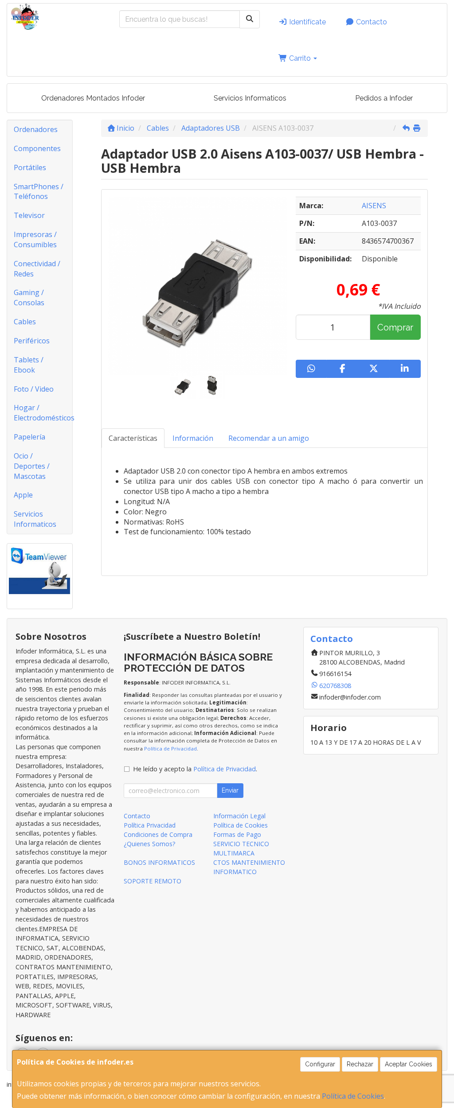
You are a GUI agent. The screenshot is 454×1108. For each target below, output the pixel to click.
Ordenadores (36, 129)
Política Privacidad (150, 825)
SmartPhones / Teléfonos (38, 192)
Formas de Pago (237, 834)
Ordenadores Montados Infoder (93, 98)
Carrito (300, 58)
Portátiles (30, 167)
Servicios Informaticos (250, 98)
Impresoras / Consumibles (35, 239)
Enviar (230, 790)
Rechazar (360, 1064)
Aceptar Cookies (408, 1064)
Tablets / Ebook (28, 365)
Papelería (29, 437)
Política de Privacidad (170, 748)
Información (192, 438)
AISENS (374, 205)
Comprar (395, 327)
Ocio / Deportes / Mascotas (32, 466)
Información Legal (239, 816)
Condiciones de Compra (158, 834)
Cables (25, 322)
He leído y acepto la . (195, 769)
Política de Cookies (353, 1096)
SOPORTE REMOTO (152, 881)
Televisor (29, 215)
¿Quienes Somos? (149, 844)
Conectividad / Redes (37, 269)
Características (133, 438)
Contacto (370, 22)
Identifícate (306, 22)
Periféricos (32, 341)
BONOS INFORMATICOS (159, 862)
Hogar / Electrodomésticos (43, 413)
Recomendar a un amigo (268, 438)
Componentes (37, 148)
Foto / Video (34, 389)
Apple (23, 495)
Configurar (320, 1064)
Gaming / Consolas (29, 297)
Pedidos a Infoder (384, 98)
